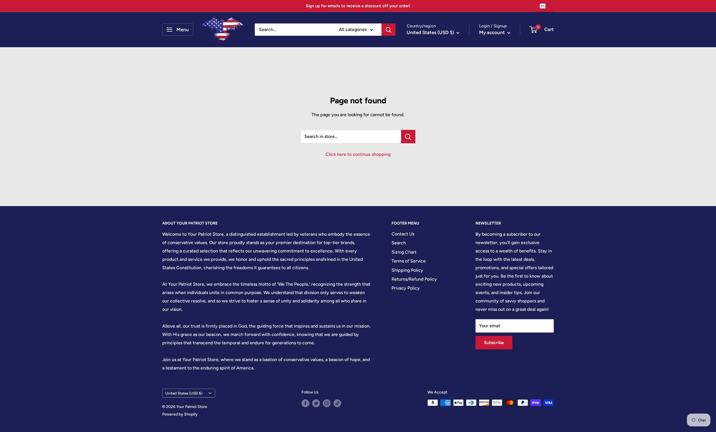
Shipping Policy (407, 270)
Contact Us (403, 234)
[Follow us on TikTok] (337, 403)
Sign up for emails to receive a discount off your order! (358, 5)
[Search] (388, 29)
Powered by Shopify (180, 414)
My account (492, 32)
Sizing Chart (404, 252)
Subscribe (494, 342)
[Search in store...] (408, 136)
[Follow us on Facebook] (305, 403)
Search (399, 242)
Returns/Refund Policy (414, 279)
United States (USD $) (183, 393)
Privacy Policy (406, 288)
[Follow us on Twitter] (316, 403)
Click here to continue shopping (358, 154)
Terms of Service (409, 261)
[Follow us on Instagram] (327, 403)
